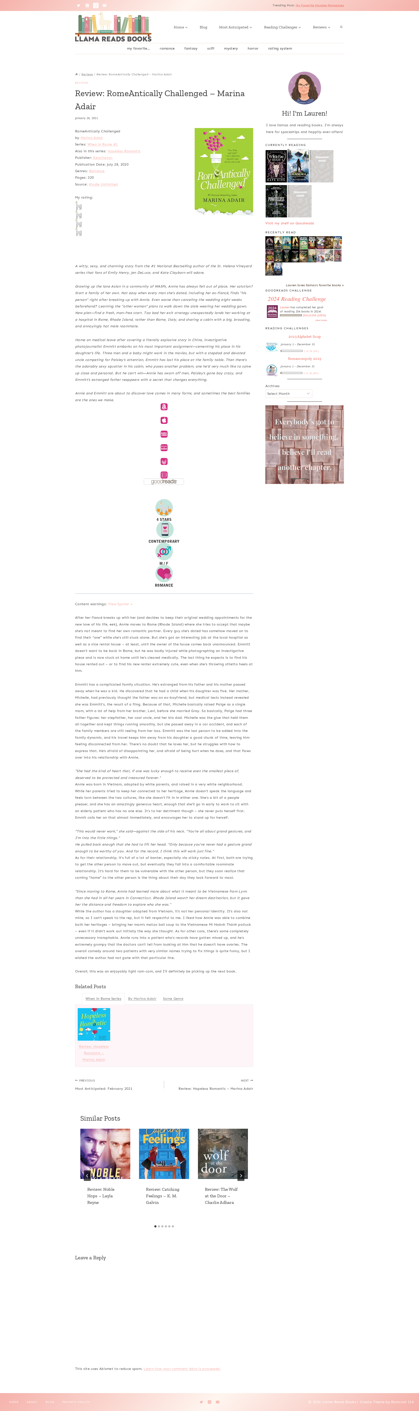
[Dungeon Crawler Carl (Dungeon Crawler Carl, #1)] (269, 256)
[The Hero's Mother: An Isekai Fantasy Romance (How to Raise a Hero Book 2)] (295, 256)
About (32, 1402)
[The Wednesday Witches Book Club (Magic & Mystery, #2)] (320, 242)
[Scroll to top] (408, 1394)
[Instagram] (87, 5)
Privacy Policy (76, 1402)
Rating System (280, 48)
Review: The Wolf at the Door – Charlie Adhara (221, 1196)
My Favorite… (138, 48)
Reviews (81, 82)
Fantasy (190, 48)
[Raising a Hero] (320, 256)
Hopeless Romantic (124, 151)
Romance (167, 48)
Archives (272, 386)
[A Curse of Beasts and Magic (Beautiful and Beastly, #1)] (278, 269)
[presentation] (105, 1154)
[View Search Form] (341, 27)
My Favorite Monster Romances (320, 5)
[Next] (240, 1175)
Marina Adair (92, 138)
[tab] (155, 1226)
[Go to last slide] (87, 1175)
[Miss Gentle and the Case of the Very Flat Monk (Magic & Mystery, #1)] (337, 242)
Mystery (231, 48)
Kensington (103, 158)
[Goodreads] (95, 5)
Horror (253, 48)
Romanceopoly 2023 (304, 358)
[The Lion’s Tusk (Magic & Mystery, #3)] (312, 242)
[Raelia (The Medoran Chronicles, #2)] (278, 243)
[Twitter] (78, 5)
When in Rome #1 (103, 144)
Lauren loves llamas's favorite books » (315, 285)
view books (321, 320)
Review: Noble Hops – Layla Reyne (100, 1196)
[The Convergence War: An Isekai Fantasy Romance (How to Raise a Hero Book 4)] (278, 256)
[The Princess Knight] (337, 255)
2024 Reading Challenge (297, 298)
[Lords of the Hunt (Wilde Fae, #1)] (269, 242)
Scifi (211, 48)
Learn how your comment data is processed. (182, 1369)
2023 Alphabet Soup (304, 336)
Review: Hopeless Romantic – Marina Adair (94, 1053)
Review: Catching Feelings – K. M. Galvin (162, 1196)
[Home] (76, 74)
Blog (203, 27)
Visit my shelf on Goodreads (289, 223)
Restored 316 (402, 1402)
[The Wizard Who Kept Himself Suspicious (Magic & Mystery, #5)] (286, 242)
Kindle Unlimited (103, 184)
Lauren (285, 307)
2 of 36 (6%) (311, 373)
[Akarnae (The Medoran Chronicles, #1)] (295, 243)
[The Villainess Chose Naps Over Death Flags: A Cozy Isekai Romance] (312, 256)
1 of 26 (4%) (311, 351)
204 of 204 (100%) (314, 315)
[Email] (104, 5)
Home (14, 1402)
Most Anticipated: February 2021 (103, 1085)
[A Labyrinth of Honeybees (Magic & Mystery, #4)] (303, 242)
